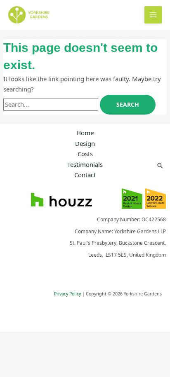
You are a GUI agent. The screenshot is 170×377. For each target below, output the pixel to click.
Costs (85, 154)
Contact (85, 175)
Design (85, 143)
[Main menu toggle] (153, 15)
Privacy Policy (67, 294)
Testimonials (85, 164)
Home (85, 133)
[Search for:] (51, 104)
